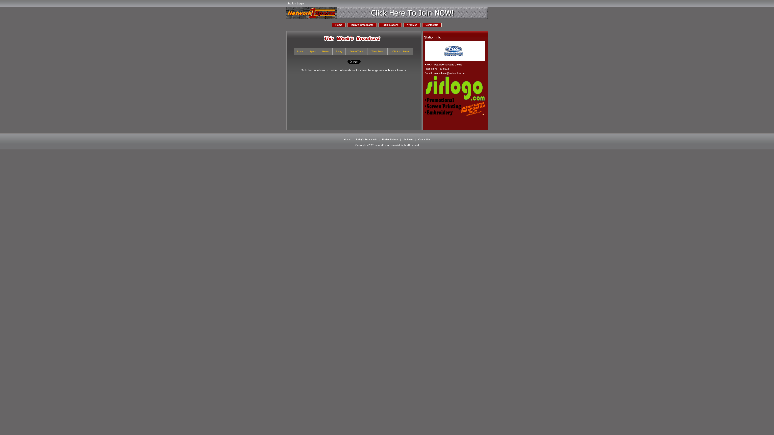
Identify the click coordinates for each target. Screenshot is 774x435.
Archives (412, 25)
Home (338, 25)
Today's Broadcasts (362, 25)
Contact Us (431, 25)
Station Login (295, 3)
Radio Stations (390, 25)
